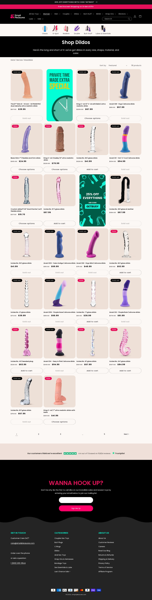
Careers (101, 546)
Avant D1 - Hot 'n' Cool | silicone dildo (124, 158)
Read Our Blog (104, 550)
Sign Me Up (76, 508)
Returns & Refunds (106, 555)
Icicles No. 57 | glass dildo (54, 209)
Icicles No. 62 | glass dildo (119, 263)
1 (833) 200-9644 (18, 563)
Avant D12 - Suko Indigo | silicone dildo (60, 263)
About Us (102, 538)
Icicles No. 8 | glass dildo (86, 361)
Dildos (57, 550)
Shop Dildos (28, 60)
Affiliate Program (105, 571)
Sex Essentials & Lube (63, 567)
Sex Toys (19, 60)
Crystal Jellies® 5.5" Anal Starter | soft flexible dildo (26, 210)
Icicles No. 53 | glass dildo (21, 263)
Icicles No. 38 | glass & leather (121, 209)
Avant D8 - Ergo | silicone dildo (122, 104)
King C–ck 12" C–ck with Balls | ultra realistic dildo (91, 105)
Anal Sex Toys (60, 555)
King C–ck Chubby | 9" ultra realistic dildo (58, 159)
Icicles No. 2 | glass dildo (21, 312)
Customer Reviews (106, 542)
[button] (35, 13)
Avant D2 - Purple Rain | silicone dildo (124, 312)
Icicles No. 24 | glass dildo (119, 361)
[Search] (129, 18)
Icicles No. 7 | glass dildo (86, 312)
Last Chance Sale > (62, 571)
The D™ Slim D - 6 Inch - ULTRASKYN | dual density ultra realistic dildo (26, 105)
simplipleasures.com (79, 594)
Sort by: (103, 65)
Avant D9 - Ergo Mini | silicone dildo (91, 263)
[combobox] (117, 19)
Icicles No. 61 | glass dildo (21, 410)
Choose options (92, 118)
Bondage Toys (60, 563)
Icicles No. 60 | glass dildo (86, 158)
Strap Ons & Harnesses (64, 559)
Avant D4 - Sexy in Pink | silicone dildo (59, 361)
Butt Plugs (59, 542)
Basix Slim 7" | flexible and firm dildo (25, 158)
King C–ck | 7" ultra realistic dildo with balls (59, 411)
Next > (126, 434)
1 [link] (16, 434)
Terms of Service (105, 567)
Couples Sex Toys (62, 538)
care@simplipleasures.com (23, 543)
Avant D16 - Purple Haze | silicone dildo (59, 312)
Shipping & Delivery (106, 559)
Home (13, 60)
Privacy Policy (104, 563)
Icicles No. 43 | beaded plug (22, 361)
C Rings (58, 546)
